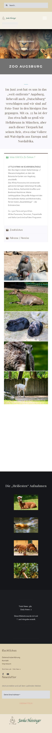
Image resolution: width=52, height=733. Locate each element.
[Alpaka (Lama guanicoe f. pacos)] (26, 502)
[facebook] (3, 674)
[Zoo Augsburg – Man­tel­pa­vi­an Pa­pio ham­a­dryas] (26, 717)
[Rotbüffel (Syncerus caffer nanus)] (26, 548)
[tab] (26, 157)
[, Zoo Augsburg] (26, 525)
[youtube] (8, 674)
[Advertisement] (26, 443)
